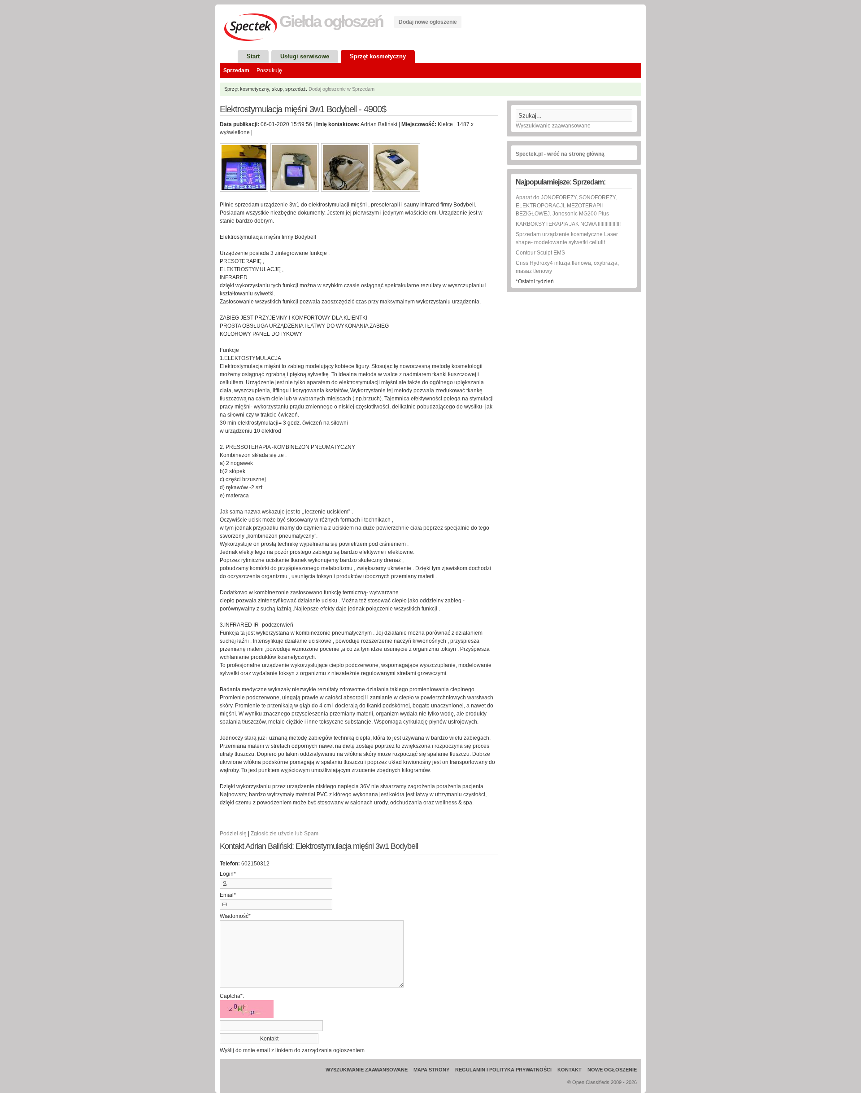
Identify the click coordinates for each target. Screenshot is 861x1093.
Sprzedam (236, 70)
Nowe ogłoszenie (612, 1069)
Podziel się (233, 833)
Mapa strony (431, 1069)
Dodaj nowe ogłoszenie (428, 22)
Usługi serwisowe (304, 56)
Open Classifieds (590, 1082)
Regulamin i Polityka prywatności (503, 1069)
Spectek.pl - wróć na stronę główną (560, 154)
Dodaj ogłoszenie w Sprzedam (341, 89)
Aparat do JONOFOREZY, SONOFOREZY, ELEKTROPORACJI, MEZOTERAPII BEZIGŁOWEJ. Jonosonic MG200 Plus (566, 205)
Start (253, 56)
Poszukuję (269, 70)
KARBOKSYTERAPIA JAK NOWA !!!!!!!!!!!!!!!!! (568, 224)
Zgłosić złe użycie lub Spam (284, 833)
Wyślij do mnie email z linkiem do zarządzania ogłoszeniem (292, 1050)
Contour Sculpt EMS (540, 253)
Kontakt (569, 1069)
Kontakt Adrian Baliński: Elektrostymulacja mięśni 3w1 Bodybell (319, 846)
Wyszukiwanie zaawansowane (553, 126)
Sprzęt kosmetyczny (378, 56)
